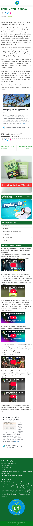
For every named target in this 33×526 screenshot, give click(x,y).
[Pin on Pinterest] (10, 13)
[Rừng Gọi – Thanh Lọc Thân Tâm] (17, 3)
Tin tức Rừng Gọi (6, 467)
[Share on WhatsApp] (2, 13)
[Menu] (2, 3)
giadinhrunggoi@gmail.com (13, 475)
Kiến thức (6, 234)
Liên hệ (5, 240)
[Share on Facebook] (5, 13)
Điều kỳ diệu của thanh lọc (12, 231)
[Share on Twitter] (8, 13)
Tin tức (5, 229)
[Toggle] (31, 238)
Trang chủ (6, 226)
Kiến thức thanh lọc (6, 465)
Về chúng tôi (7, 237)
